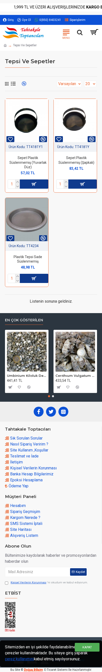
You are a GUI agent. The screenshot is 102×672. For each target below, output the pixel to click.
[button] (49, 396)
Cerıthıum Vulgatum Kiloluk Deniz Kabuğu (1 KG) (75, 376)
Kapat (87, 647)
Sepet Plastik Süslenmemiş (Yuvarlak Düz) (28, 162)
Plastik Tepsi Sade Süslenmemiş (28, 259)
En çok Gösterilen (24, 320)
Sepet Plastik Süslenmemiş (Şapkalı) (76, 160)
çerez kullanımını (19, 659)
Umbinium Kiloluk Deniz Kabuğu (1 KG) (27, 376)
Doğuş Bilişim (33, 670)
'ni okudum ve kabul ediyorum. (49, 582)
